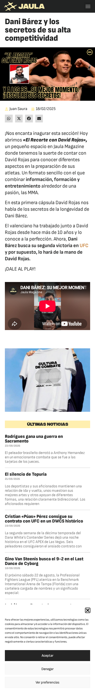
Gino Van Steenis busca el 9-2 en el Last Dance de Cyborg (44, 561)
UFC (84, 245)
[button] (87, 610)
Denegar (47, 669)
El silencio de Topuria (26, 474)
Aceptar (47, 655)
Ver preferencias (47, 682)
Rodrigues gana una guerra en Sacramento (34, 439)
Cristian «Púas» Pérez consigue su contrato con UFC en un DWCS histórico (44, 519)
